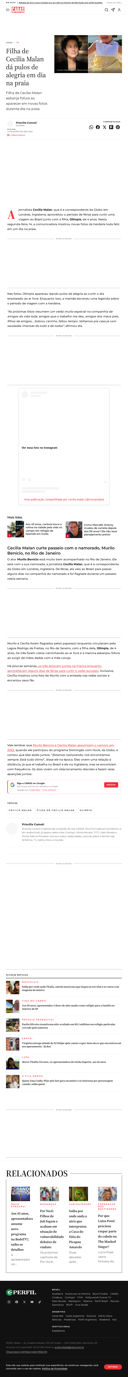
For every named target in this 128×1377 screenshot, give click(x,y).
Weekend (104, 1319)
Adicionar (111, 785)
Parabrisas (70, 1319)
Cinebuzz (57, 1297)
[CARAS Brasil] (18, 9)
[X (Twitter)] (24, 1302)
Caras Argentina (75, 1315)
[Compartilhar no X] (104, 127)
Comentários (17, 135)
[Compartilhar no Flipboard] (111, 127)
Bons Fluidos (100, 1293)
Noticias (57, 1319)
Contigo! (70, 1297)
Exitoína (91, 1315)
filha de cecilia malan (56, 810)
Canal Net (57, 1315)
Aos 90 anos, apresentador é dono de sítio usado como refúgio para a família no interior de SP (68, 1007)
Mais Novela (59, 1301)
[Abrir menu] (8, 10)
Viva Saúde (81, 1304)
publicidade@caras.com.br (69, 1347)
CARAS (114, 1293)
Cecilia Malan (20, 810)
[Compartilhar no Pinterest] (118, 127)
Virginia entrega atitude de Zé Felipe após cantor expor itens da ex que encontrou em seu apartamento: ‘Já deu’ (71, 1044)
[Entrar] (119, 10)
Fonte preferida (49, 790)
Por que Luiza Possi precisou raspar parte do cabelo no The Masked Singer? (107, 1231)
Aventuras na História (77, 1293)
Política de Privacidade (54, 1368)
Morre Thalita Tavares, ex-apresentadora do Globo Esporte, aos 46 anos (64, 1062)
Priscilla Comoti (26, 122)
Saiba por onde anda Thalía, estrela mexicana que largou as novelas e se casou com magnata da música (70, 988)
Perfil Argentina (87, 1319)
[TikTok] (40, 1302)
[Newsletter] (113, 10)
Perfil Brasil (101, 1301)
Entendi (113, 1367)
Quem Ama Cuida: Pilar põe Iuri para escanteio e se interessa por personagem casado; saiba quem (67, 1082)
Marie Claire (105, 1315)
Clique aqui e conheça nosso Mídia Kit (26, 1351)
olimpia (86, 810)
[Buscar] (106, 10)
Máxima (87, 1301)
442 (114, 1319)
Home (9, 43)
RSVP (69, 1304)
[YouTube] (32, 1302)
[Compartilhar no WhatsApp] (91, 127)
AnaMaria (57, 1293)
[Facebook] (17, 1302)
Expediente (58, 1330)
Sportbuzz (58, 1304)
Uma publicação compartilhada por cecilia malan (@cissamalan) (64, 499)
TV (17, 43)
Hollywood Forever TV (98, 1297)
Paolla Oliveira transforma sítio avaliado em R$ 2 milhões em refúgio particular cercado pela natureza (68, 1026)
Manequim (74, 1301)
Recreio (114, 1301)
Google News (34, 790)
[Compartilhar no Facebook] (98, 127)
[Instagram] (9, 1302)
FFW (80, 1297)
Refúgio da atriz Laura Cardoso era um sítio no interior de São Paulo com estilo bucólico (60, 2)
